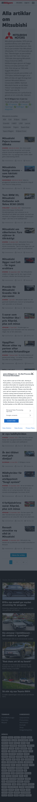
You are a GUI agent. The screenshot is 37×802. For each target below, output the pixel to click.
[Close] (33, 374)
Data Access (18, 428)
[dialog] (18, 401)
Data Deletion (6, 428)
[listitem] (18, 410)
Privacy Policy (30, 428)
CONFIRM (11, 421)
